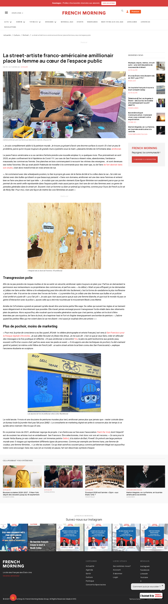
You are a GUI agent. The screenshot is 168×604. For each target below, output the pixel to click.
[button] (122, 11)
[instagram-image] (14, 537)
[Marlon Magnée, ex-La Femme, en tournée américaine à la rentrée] (145, 476)
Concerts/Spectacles (137, 134)
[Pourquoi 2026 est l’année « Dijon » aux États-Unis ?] (104, 476)
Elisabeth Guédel (8, 497)
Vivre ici (132, 122)
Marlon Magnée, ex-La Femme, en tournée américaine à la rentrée (141, 129)
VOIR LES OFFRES (109, 3)
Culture (17, 35)
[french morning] (84, 13)
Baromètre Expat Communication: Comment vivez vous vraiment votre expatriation (140, 116)
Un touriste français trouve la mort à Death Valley (141, 88)
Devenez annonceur (11, 576)
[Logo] (42, 564)
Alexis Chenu (130, 497)
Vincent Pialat (90, 497)
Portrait (26, 35)
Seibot (66, 438)
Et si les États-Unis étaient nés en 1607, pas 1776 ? (141, 77)
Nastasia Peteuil (49, 492)
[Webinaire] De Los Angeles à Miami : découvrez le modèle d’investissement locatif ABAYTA (140, 101)
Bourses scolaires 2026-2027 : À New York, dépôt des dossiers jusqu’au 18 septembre (21, 493)
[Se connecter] (127, 12)
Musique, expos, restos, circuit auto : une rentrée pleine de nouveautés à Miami (141, 64)
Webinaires (133, 108)
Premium (135, 11)
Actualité (7, 35)
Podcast (132, 81)
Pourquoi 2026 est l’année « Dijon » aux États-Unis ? (101, 493)
